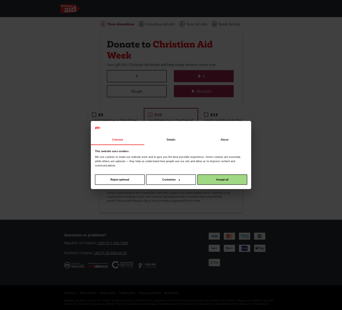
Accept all (222, 179)
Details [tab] (171, 139)
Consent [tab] (117, 139)
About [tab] (224, 139)
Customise (169, 179)
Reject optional (119, 179)
